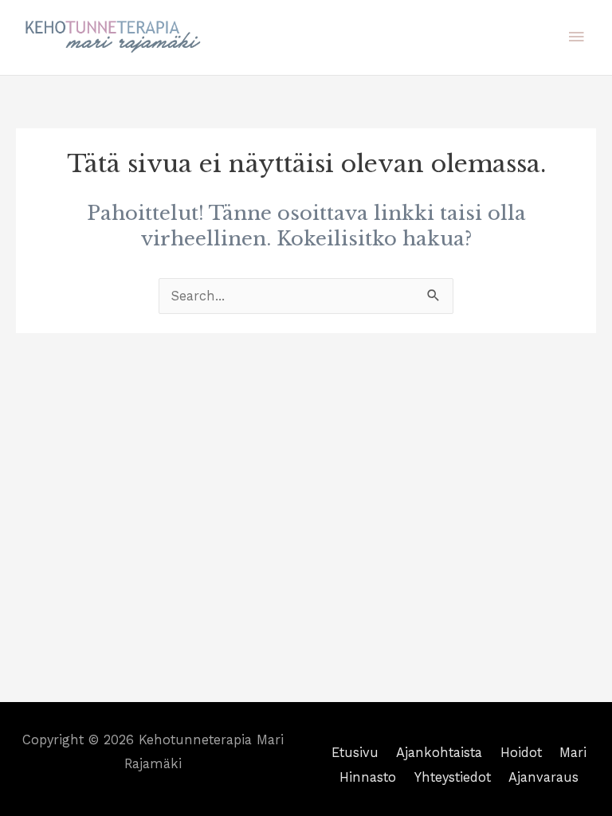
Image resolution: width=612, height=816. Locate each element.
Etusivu (355, 752)
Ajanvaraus (543, 777)
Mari (572, 752)
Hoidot (521, 752)
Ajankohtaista (439, 752)
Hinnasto (367, 777)
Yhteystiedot (452, 777)
